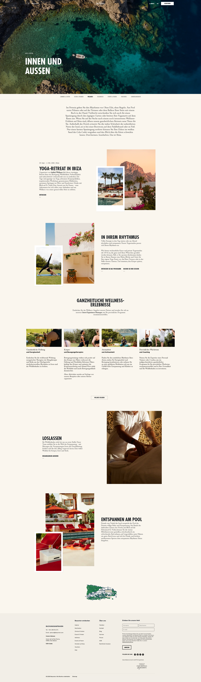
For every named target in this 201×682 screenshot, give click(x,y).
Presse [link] (101, 637)
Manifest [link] (101, 625)
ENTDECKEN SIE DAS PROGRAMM (111, 269)
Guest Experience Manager (92, 312)
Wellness (90, 96)
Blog (100, 631)
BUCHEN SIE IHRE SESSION (131, 269)
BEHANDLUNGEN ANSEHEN (50, 456)
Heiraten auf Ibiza (80, 644)
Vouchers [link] (77, 647)
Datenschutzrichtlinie (127, 642)
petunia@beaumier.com (56, 632)
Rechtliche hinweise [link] (104, 644)
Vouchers (124, 96)
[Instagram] (135, 654)
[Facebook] (138, 654)
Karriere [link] (101, 634)
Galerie (77, 625)
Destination (78, 628)
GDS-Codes (49, 643)
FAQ (76, 650)
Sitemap (74, 676)
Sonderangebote (136, 96)
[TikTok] (140, 654)
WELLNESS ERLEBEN (99, 397)
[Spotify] (143, 654)
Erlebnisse (100, 96)
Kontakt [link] (101, 628)
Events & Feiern (112, 96)
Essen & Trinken (78, 96)
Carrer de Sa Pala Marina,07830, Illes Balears (53, 639)
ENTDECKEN (42, 195)
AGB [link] (100, 640)
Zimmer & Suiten (65, 96)
